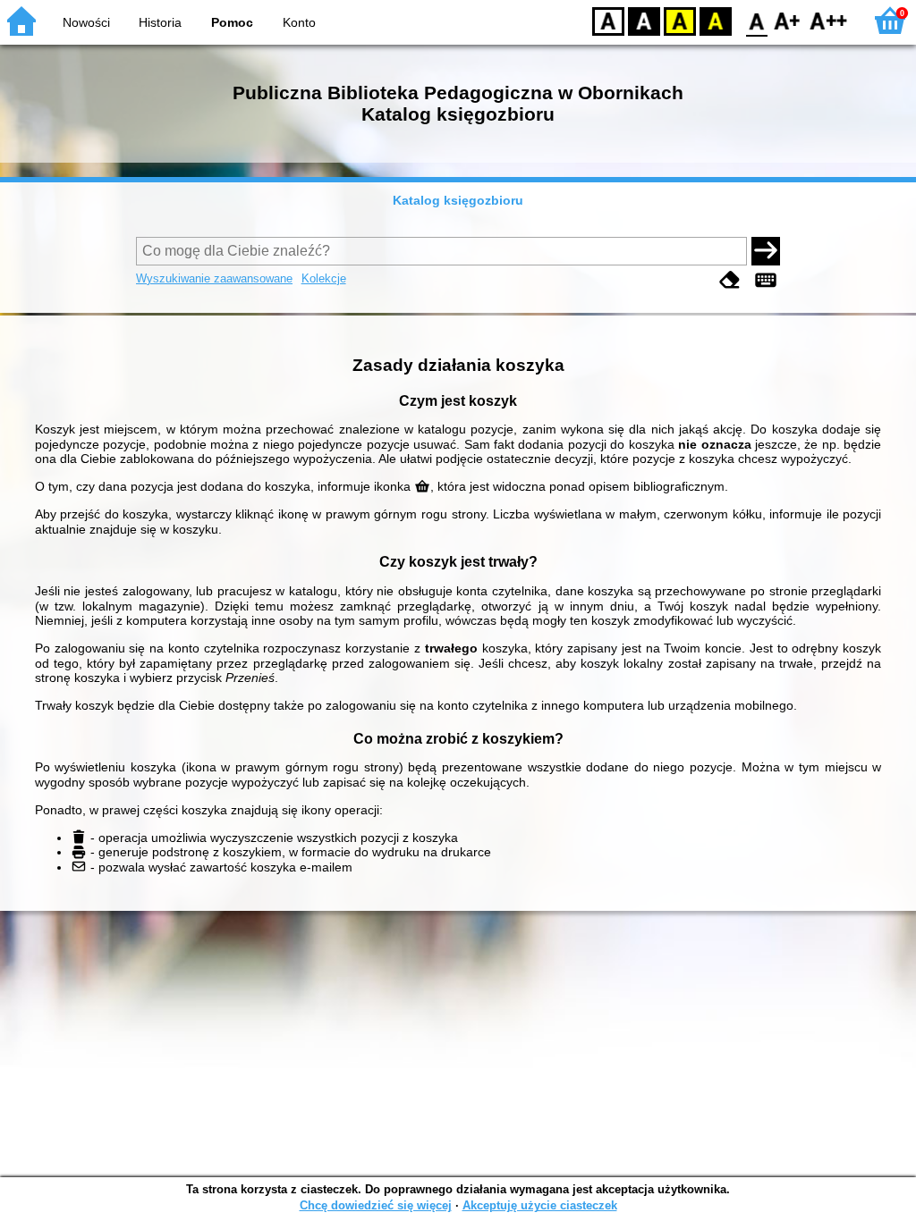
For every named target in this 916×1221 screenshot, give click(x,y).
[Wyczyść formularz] (730, 280)
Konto (299, 22)
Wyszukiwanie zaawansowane (214, 278)
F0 (757, 20)
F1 (787, 20)
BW (644, 20)
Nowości (86, 22)
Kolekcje (323, 278)
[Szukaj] (765, 251)
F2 (828, 20)
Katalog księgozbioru (458, 200)
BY (715, 20)
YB (680, 20)
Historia (160, 22)
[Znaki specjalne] (765, 280)
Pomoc (232, 22)
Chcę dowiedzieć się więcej (376, 1205)
